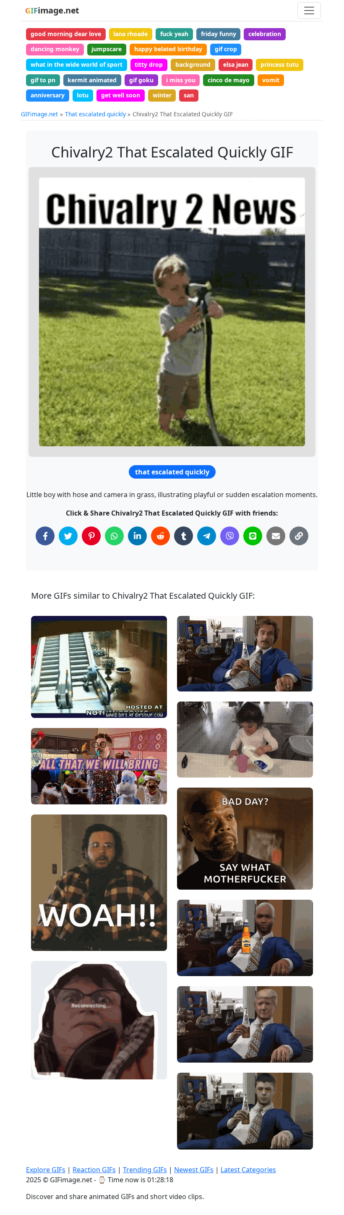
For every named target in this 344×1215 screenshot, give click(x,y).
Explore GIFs (45, 1169)
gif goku (141, 80)
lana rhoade (130, 34)
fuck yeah (174, 34)
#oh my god (55, 941)
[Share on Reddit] (160, 535)
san (189, 95)
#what (193, 852)
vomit (270, 80)
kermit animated (92, 80)
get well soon (120, 95)
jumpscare (106, 49)
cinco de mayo (229, 80)
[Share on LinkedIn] (137, 535)
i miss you (180, 80)
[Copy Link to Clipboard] (298, 535)
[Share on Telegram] (206, 535)
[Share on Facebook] (45, 535)
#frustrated (54, 1070)
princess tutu (280, 64)
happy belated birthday (168, 49)
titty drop (149, 64)
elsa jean (235, 64)
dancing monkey (55, 49)
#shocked (52, 927)
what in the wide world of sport (76, 64)
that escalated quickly (172, 472)
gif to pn (43, 80)
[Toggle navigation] (309, 10)
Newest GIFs (194, 1169)
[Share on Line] (252, 535)
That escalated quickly (95, 114)
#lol (190, 966)
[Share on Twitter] (68, 535)
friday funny (218, 34)
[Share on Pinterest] (91, 535)
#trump (195, 1053)
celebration (264, 34)
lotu (83, 95)
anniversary (48, 95)
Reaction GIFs (94, 1169)
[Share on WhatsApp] (114, 535)
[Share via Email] (275, 535)
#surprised (53, 913)
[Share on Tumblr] (183, 535)
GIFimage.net (39, 114)
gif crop (226, 49)
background (193, 64)
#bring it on (54, 794)
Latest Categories (248, 1169)
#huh (191, 880)
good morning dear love (66, 34)
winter (162, 95)
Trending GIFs (145, 1169)
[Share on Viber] (229, 535)
